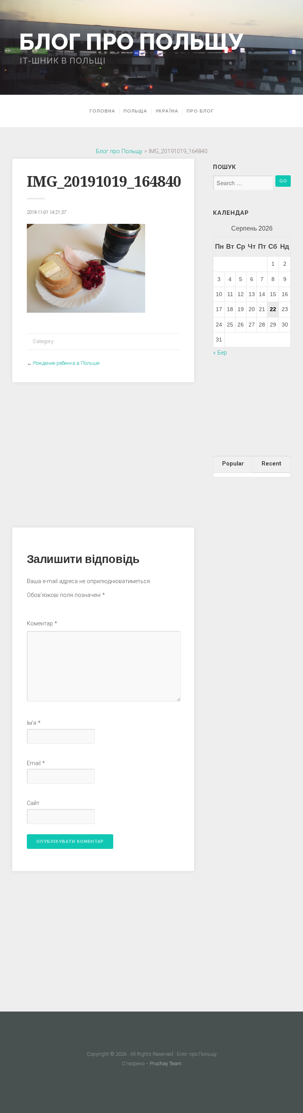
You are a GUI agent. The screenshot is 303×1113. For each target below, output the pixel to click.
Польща (135, 111)
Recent (271, 463)
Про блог (200, 111)
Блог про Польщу (131, 41)
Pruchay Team (165, 1063)
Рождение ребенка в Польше (66, 363)
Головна (102, 111)
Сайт (33, 803)
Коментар (42, 623)
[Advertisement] (103, 451)
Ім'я (34, 723)
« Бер (220, 352)
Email (36, 763)
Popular (233, 463)
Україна (166, 111)
